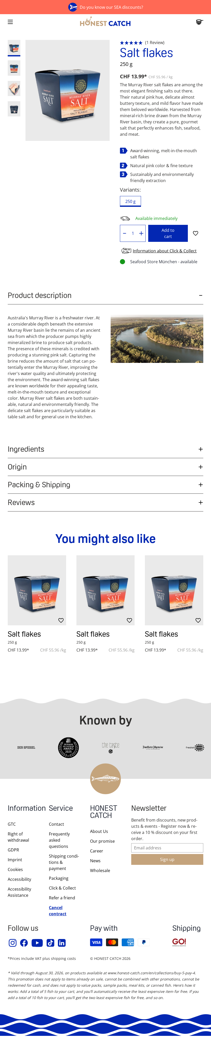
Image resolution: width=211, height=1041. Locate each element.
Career (96, 851)
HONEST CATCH (103, 812)
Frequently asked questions (59, 840)
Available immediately (156, 218)
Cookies (15, 869)
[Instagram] (13, 943)
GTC (12, 824)
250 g (130, 201)
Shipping (186, 929)
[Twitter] (51, 943)
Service (61, 809)
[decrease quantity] (124, 233)
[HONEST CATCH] (105, 22)
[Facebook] (24, 943)
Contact (56, 824)
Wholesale (100, 870)
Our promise (102, 841)
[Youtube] (37, 943)
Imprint (15, 860)
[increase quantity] (141, 233)
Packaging (58, 878)
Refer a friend (62, 898)
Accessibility (19, 879)
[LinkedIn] (62, 943)
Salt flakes (24, 634)
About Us (99, 831)
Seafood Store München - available (163, 261)
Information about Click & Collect (165, 251)
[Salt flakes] (37, 590)
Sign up (167, 859)
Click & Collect (62, 888)
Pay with (104, 929)
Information (23, 809)
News (95, 861)
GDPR (13, 850)
